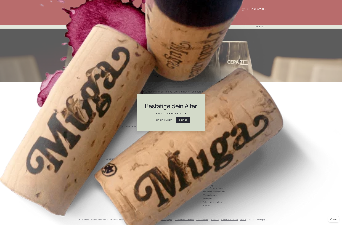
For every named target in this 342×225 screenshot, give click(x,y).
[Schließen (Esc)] (212, 83)
